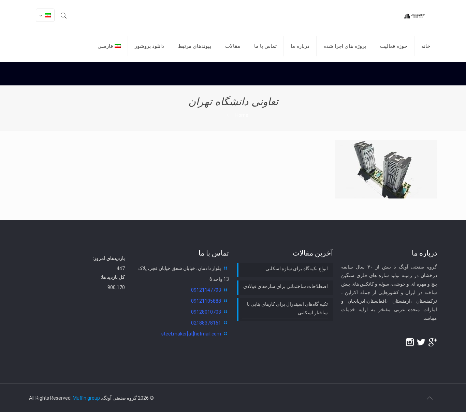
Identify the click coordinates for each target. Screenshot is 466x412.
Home (241, 115)
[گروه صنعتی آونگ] (414, 15)
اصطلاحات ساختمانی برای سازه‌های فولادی (285, 286)
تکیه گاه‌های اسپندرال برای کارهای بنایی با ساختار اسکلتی (287, 308)
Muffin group (86, 398)
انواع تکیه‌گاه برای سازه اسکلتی (296, 268)
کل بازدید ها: (113, 277)
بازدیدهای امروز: (108, 258)
